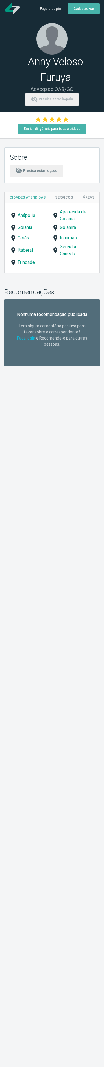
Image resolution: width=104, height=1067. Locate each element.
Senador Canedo (68, 250)
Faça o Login (50, 9)
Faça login (26, 338)
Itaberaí (25, 250)
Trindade (26, 262)
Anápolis (26, 215)
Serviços (64, 197)
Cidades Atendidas (28, 197)
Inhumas (68, 238)
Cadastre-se (83, 9)
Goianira (68, 227)
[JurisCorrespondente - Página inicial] (12, 9)
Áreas (88, 197)
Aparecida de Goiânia (73, 215)
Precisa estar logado (52, 99)
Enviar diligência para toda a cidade (52, 129)
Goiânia (25, 227)
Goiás (23, 238)
